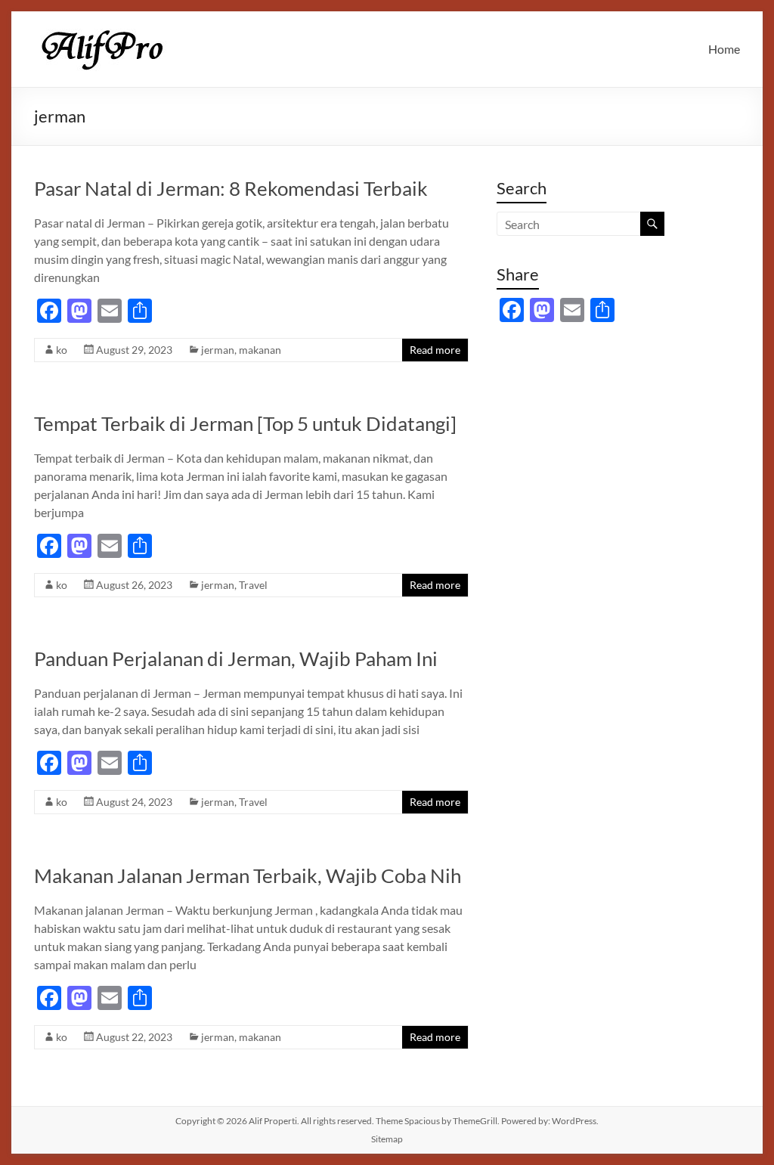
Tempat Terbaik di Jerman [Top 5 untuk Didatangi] (245, 423)
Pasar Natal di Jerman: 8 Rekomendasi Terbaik (231, 188)
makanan (260, 349)
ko (61, 349)
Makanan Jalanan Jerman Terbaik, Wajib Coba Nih (247, 875)
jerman (217, 349)
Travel (253, 584)
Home (724, 49)
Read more (435, 349)
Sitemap (387, 1139)
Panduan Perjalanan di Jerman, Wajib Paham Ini (236, 658)
